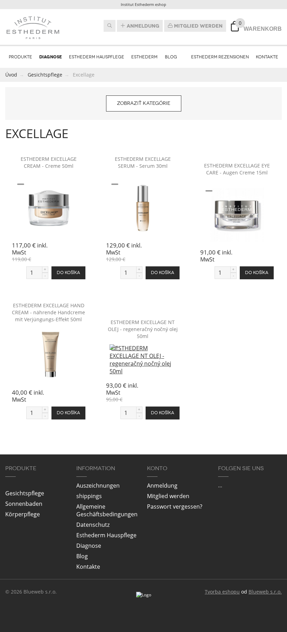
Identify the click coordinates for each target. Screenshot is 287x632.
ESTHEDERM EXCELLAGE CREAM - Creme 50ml (49, 162)
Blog (171, 57)
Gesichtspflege (24, 493)
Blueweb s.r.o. (265, 591)
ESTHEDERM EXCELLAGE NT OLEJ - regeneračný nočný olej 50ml (143, 329)
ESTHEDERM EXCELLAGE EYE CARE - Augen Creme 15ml (237, 169)
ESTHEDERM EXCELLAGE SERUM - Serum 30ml (143, 162)
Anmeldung (142, 26)
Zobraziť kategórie (143, 103)
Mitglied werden (198, 26)
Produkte (20, 57)
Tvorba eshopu (222, 591)
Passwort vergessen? (174, 506)
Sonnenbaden (23, 504)
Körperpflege (22, 514)
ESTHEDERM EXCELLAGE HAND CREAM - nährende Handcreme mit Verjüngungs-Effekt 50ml (48, 312)
